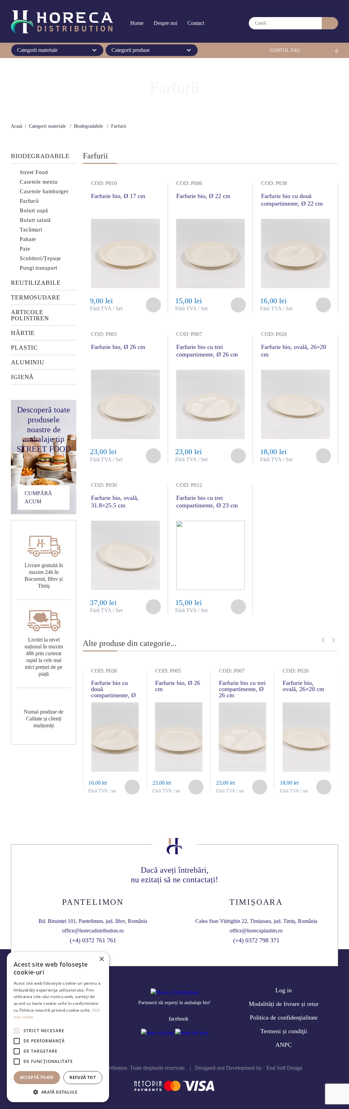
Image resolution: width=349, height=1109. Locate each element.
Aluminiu (27, 362)
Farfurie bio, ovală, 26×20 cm (293, 350)
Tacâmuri (31, 230)
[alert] (58, 1027)
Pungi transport (38, 268)
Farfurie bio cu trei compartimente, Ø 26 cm (207, 350)
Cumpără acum (38, 497)
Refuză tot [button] (83, 1077)
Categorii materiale (47, 126)
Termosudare (35, 297)
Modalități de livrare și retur (284, 1003)
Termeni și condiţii (283, 1031)
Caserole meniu (39, 182)
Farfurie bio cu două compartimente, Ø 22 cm (292, 200)
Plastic (24, 348)
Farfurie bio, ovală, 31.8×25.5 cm (115, 501)
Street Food (34, 172)
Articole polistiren (30, 315)
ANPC (283, 1044)
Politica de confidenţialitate (284, 1017)
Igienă (22, 377)
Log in (283, 990)
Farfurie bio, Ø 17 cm (118, 196)
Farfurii (29, 201)
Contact (195, 23)
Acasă (16, 126)
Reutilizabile (36, 283)
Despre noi (165, 23)
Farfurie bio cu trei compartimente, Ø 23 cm (207, 501)
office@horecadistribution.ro (93, 930)
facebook (178, 1019)
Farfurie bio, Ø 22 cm (203, 196)
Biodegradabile (88, 126)
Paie (25, 249)
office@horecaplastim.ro (256, 930)
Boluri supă (34, 210)
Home (136, 23)
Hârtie (23, 333)
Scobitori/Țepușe (40, 258)
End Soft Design (284, 1068)
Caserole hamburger (44, 191)
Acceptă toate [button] (37, 1077)
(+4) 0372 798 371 (256, 940)
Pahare (28, 239)
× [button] (101, 959)
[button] (323, 640)
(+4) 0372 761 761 (93, 940)
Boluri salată (35, 220)
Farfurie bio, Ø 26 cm (118, 346)
